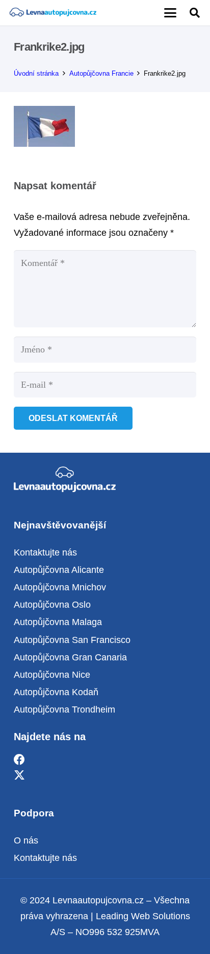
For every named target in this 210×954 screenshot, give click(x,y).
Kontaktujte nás (45, 552)
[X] (19, 775)
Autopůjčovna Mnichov (60, 587)
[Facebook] (19, 759)
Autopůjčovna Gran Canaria (70, 657)
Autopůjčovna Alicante (59, 570)
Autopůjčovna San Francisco (72, 640)
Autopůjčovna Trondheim (64, 709)
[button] (169, 13)
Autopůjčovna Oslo (52, 605)
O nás (26, 840)
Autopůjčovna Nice (52, 675)
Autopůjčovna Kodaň (56, 692)
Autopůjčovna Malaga (58, 622)
